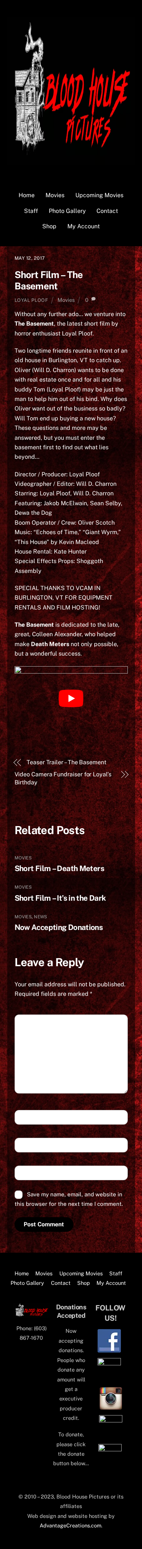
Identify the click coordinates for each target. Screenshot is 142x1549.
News (40, 916)
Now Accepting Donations (59, 927)
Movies (55, 195)
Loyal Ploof (31, 300)
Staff (31, 210)
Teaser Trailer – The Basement (66, 762)
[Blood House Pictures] (71, 162)
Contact (107, 210)
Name (28, 1117)
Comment (33, 1022)
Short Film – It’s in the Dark (60, 898)
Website (30, 1173)
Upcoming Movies (99, 195)
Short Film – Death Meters (59, 868)
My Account (83, 226)
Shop (49, 226)
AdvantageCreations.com (70, 1525)
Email (28, 1145)
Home (27, 195)
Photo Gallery (67, 210)
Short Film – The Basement (49, 280)
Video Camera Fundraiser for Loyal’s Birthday (63, 778)
